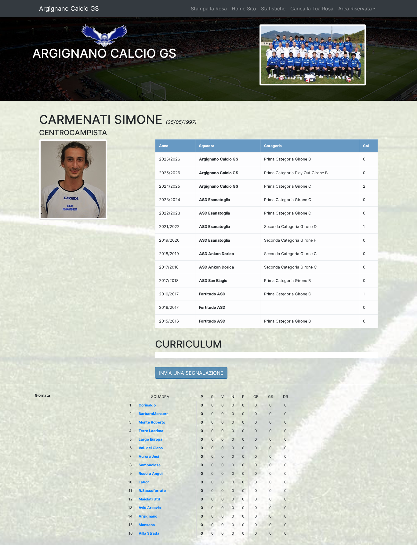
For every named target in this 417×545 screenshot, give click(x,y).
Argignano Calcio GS (69, 8)
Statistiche (273, 8)
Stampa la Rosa (209, 8)
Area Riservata (355, 8)
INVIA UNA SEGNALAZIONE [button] (191, 373)
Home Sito (244, 8)
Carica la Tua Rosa (311, 8)
